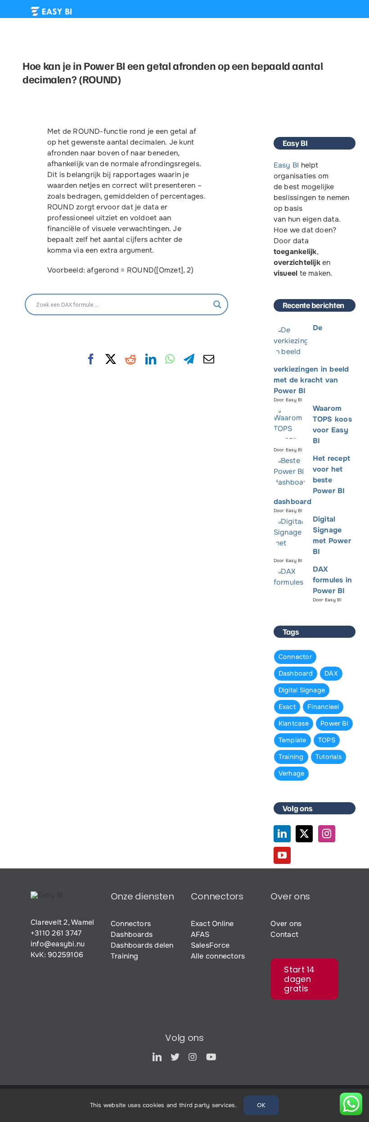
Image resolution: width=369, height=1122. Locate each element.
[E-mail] (209, 359)
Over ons (286, 923)
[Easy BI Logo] (51, 10)
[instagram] (193, 1057)
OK (261, 1105)
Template (292, 740)
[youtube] (211, 1057)
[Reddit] (130, 359)
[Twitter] (304, 833)
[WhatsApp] (170, 359)
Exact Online (212, 923)
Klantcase (294, 723)
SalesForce (210, 945)
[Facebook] (91, 359)
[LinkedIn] (151, 359)
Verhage (292, 773)
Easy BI (286, 165)
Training (291, 757)
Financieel (323, 707)
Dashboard (296, 673)
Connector (295, 657)
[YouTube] (282, 855)
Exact (287, 707)
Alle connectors (218, 956)
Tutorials (328, 757)
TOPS (326, 740)
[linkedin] (157, 1057)
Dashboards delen (142, 945)
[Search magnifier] (217, 304)
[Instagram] (326, 833)
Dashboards (132, 934)
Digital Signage (302, 690)
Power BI (334, 723)
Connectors (131, 923)
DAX (331, 673)
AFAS (200, 934)
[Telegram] (189, 359)
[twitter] (175, 1057)
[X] (111, 359)
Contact (284, 934)
